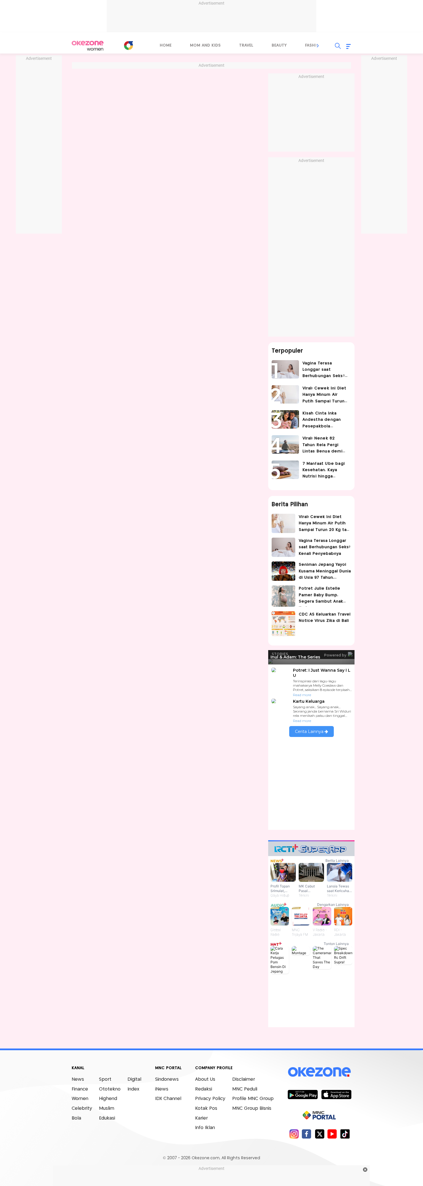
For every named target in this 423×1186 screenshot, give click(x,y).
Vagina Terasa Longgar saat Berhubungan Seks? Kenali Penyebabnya (324, 370)
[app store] (336, 1094)
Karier (201, 1118)
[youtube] (332, 1134)
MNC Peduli (244, 1089)
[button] (318, 46)
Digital (134, 1079)
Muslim (106, 1108)
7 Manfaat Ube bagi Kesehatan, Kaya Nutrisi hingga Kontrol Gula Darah (323, 471)
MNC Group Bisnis (251, 1108)
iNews (161, 1089)
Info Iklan (205, 1128)
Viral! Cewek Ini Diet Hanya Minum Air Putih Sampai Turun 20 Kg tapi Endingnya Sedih (325, 395)
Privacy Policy (210, 1099)
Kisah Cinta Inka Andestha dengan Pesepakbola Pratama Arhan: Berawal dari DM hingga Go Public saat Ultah (321, 420)
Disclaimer (243, 1079)
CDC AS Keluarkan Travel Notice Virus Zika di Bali (324, 617)
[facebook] (306, 1134)
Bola (76, 1118)
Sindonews (167, 1079)
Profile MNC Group (253, 1099)
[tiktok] (345, 1134)
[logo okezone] (319, 1072)
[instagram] (294, 1134)
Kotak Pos (206, 1108)
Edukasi (107, 1118)
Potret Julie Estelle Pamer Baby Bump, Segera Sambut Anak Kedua (321, 596)
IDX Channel (168, 1099)
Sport (105, 1079)
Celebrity (82, 1108)
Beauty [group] (279, 45)
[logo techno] (88, 46)
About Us (205, 1079)
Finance (80, 1089)
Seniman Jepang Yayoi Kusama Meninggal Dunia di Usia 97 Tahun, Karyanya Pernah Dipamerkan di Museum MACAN (325, 572)
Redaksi (203, 1089)
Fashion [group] (313, 45)
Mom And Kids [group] (205, 45)
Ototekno (110, 1089)
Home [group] (166, 45)
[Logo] (128, 45)
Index (133, 1089)
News (78, 1079)
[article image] (285, 369)
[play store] (302, 1094)
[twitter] (319, 1134)
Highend (108, 1099)
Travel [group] (246, 45)
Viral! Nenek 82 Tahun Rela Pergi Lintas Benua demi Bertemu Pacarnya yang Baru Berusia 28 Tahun (325, 445)
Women (80, 1099)
